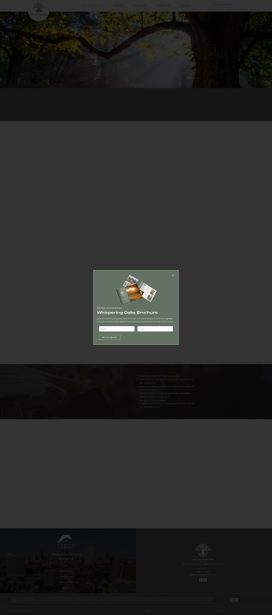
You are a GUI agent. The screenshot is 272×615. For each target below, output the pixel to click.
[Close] (172, 275)
